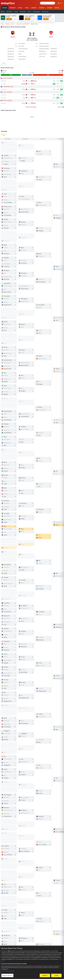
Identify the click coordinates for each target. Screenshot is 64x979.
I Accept (56, 975)
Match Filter (9, 11)
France (12, 24)
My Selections (45, 11)
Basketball (12, 7)
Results (29, 11)
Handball (49, 7)
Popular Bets (23, 11)
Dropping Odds (36, 11)
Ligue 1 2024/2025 (7, 92)
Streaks (16, 11)
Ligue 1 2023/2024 (7, 100)
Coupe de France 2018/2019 (22, 24)
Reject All (45, 975)
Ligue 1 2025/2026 (7, 78)
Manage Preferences (7, 975)
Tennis (27, 7)
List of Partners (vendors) (7, 971)
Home (2, 24)
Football (4, 7)
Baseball (33, 7)
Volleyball (41, 7)
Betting (57, 7)
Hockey (20, 7)
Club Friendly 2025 (8, 86)
